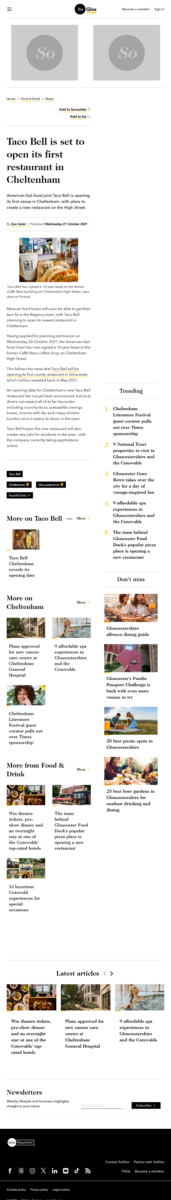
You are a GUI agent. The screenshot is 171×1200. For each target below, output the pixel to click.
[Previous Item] (104, 973)
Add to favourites (72, 109)
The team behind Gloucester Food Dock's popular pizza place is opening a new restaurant (71, 831)
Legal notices (61, 1189)
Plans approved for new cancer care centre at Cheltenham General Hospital (84, 1033)
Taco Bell (14, 474)
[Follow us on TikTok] (76, 1170)
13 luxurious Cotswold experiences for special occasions (24, 898)
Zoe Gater (18, 224)
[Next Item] (111, 973)
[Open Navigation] (9, 9)
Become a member (136, 9)
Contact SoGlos (117, 1162)
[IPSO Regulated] (23, 1141)
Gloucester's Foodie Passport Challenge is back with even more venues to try (128, 688)
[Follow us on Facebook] (10, 1170)
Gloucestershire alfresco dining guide (127, 631)
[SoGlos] (85, 9)
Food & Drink (17, 495)
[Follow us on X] (43, 1170)
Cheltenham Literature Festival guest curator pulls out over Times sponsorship (132, 421)
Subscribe (144, 1105)
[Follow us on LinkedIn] (54, 1170)
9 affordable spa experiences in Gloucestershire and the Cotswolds (71, 657)
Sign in (159, 9)
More (81, 518)
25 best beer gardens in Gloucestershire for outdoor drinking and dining (130, 800)
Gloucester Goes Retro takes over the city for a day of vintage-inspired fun (133, 483)
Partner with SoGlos (149, 1162)
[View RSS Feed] (88, 1170)
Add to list (78, 116)
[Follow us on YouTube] (65, 1170)
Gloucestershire (48, 484)
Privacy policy (39, 1189)
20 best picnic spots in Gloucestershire (129, 744)
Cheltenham (17, 484)
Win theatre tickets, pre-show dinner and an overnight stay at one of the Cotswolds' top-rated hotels (26, 831)
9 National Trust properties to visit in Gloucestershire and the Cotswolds (134, 453)
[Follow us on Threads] (21, 1170)
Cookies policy (16, 1189)
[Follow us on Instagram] (32, 1170)
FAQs (126, 1171)
